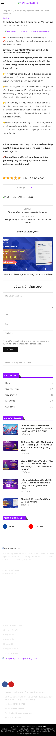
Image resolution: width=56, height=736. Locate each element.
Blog (29, 383)
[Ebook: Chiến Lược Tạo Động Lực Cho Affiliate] (28, 254)
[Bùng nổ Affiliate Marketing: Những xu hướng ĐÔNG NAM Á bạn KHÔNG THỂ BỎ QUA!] (10, 429)
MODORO (42, 726)
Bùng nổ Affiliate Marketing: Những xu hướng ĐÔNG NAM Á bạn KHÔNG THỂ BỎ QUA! (36, 428)
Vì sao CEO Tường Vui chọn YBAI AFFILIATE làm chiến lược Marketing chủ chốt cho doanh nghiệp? (37, 465)
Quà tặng (17, 11)
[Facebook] (5, 684)
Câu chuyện (29, 395)
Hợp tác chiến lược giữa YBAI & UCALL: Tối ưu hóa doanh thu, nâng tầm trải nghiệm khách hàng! (36, 484)
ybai (17, 25)
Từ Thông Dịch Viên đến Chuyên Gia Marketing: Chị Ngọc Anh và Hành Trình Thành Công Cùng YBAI (37, 446)
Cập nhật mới (29, 389)
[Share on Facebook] (34, 188)
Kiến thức (29, 401)
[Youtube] (11, 684)
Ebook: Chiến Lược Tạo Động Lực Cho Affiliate (28, 274)
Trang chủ (7, 11)
